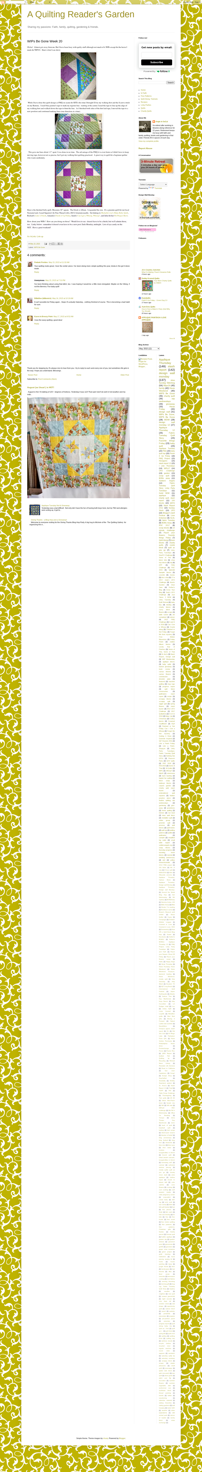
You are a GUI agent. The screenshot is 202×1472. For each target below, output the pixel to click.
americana (171, 773)
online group (164, 820)
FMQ (165, 451)
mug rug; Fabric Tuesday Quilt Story (167, 1286)
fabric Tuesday (168, 520)
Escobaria (162, 937)
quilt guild (162, 1333)
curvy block (164, 609)
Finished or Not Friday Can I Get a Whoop (167, 728)
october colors (164, 1304)
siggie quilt (163, 704)
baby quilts (167, 664)
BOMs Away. (167, 523)
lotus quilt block (168, 815)
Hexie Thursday (166, 964)
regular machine (165, 1348)
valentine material (165, 1400)
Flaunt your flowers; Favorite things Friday (167, 535)
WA (162, 1105)
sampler (162, 837)
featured (162, 681)
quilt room (171, 1333)
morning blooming (168, 1281)
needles (167, 1291)
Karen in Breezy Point (43, 317)
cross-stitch (167, 1197)
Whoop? (169, 771)
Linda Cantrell (165, 1011)
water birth (171, 1408)
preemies (167, 1321)
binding (168, 605)
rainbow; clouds (166, 1341)
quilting (164, 1336)
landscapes (165, 1269)
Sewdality (162, 1081)
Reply (36, 272)
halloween (162, 1256)
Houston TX (170, 984)
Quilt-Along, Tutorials (149, 99)
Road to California (168, 1068)
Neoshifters (163, 1026)
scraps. (161, 1363)
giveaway (170, 404)
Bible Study (165, 904)
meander (162, 1276)
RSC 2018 (167, 763)
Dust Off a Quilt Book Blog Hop (167, 932)
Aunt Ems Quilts (148, 307)
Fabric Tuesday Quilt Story (167, 435)
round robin (164, 1351)
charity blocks (165, 607)
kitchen (161, 813)
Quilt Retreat (163, 602)
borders (161, 1150)
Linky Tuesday (165, 600)
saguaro (162, 1353)
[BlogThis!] (53, 243)
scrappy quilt (164, 701)
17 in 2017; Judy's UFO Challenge (167, 580)
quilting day (170, 1338)
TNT (169, 1090)
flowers (161, 612)
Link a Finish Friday (167, 743)
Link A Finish (40, 215)
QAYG (172, 503)
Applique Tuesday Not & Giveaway (56, 506)
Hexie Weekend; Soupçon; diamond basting (167, 971)
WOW (167, 420)
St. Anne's (163, 1085)
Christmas (162, 719)
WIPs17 (167, 468)
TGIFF (161, 1090)
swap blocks (164, 848)
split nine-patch (164, 1373)
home (161, 1261)
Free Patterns (146, 96)
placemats (162, 1316)
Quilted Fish (164, 1056)
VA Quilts (169, 768)
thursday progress (165, 850)
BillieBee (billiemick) (42, 298)
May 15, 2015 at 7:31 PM (55, 280)
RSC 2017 (164, 525)
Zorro (173, 1123)
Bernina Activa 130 (168, 902)
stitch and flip (165, 1378)
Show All (172, 338)
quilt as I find (164, 1328)
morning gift (165, 1284)
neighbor (162, 1294)
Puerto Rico (171, 1051)
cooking (169, 1187)
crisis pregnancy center (167, 1194)
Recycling (162, 1061)
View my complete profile (149, 141)
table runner (163, 615)
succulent (162, 1380)
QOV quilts (171, 761)
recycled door (164, 1346)
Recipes (144, 102)
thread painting (165, 1393)
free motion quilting (168, 1222)
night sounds (167, 1299)
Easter (169, 934)
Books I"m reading (168, 907)
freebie (161, 1232)
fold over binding (164, 1214)
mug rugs (171, 684)
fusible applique (166, 1237)
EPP (160, 565)
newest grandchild (168, 1296)
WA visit (169, 1105)
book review (164, 669)
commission (163, 676)
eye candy (162, 1204)
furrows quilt (171, 1234)
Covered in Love (165, 924)
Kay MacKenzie (165, 999)
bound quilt (166, 1155)
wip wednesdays (167, 399)
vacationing (163, 1398)
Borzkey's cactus (167, 910)
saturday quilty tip (168, 1356)
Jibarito (172, 994)
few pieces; (166, 1209)
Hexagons (163, 461)
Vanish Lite (171, 1103)
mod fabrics (171, 1279)
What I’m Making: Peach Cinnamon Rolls (156, 272)
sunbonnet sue (165, 1388)
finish (161, 1212)
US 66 (172, 1098)
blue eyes (171, 1145)
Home (78, 375)
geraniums (168, 1244)
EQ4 (173, 724)
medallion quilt (167, 818)
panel (164, 1311)
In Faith (144, 93)
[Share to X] (56, 243)
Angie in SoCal (162, 122)
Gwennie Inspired (165, 738)
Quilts (143, 108)
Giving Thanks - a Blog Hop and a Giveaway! (49, 520)
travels (161, 1395)
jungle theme (163, 1266)
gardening (162, 805)
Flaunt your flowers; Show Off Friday (167, 954)
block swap (164, 781)
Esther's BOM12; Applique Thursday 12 (167, 942)
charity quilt (169, 396)
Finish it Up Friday (63, 215)
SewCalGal (163, 1078)
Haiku (161, 961)
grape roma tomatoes (167, 1249)
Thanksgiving (166, 1095)
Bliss (173, 904)
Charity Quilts (146, 111)
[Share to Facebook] (58, 243)
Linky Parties (146, 105)
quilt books (171, 828)
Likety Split (167, 1009)
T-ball (170, 1088)
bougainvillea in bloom (167, 1152)
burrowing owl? (167, 1162)
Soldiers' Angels (167, 481)
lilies (170, 1271)
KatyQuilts (146, 298)
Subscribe (156, 62)
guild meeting (164, 1254)
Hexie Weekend (167, 389)
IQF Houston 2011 (165, 741)
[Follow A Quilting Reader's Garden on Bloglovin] (147, 232)
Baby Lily (169, 716)
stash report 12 (165, 463)
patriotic (172, 1311)
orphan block (170, 1309)
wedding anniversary (167, 857)
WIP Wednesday (168, 659)
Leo (173, 1006)
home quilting (167, 810)
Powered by (149, 71)
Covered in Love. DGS (167, 927)
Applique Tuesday (167, 448)
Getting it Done (165, 736)
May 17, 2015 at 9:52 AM (63, 317)
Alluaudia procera (165, 875)
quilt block (169, 1331)
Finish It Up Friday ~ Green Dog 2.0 (154, 300)
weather (164, 1410)
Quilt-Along (163, 540)
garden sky (163, 1239)
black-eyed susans (168, 1132)
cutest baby (163, 1199)
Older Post (125, 375)
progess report (164, 1323)
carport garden (165, 786)
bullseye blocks (165, 783)
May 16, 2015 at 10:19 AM (62, 298)
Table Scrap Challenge (167, 1093)
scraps (169, 612)
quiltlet (170, 833)
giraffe (161, 1247)
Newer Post (32, 375)
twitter (170, 1395)
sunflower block (165, 1390)
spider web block (165, 1371)
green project (167, 1252)
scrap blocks (164, 528)
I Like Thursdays (167, 466)
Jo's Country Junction (151, 270)
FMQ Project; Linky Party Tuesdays (167, 947)
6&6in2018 (163, 872)
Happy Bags (170, 961)
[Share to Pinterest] (61, 243)
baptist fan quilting (165, 778)
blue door (162, 1145)
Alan (170, 872)
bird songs (171, 1130)
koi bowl (171, 813)
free (167, 1217)
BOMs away (164, 478)
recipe (169, 696)
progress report (169, 686)
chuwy (105, 1438)
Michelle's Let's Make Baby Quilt (114, 212)
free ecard (171, 1219)
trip (171, 562)
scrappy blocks (165, 699)
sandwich (171, 1353)
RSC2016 (162, 766)
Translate (158, 188)
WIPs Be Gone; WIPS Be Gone (167, 415)
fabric (171, 1204)
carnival (161, 1165)
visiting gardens (164, 1405)
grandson (169, 1247)
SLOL (172, 518)
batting (161, 1130)
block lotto (163, 560)
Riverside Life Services (167, 1066)
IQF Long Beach (167, 986)
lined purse (164, 1274)
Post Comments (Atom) (47, 379)
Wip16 (161, 773)
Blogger (122, 1438)
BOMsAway (171, 899)
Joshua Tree (167, 996)
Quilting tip (164, 1058)
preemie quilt (164, 823)
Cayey (170, 917)
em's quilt (168, 1202)
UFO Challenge (167, 471)
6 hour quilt (169, 870)
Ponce (161, 1051)
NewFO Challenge (165, 555)
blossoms (169, 1142)
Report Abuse (145, 148)
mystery (172, 1289)
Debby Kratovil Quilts (151, 278)
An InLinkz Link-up (35, 236)
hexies (172, 575)
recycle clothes (165, 1343)
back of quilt (167, 1125)
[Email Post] (45, 244)
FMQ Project (164, 458)
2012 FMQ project (165, 865)
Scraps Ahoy (167, 1076)
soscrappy (168, 1368)
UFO (173, 510)
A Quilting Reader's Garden (80, 14)
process (162, 825)
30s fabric (162, 867)
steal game (168, 1375)
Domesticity (165, 929)
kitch (173, 1266)
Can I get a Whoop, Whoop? (88, 215)
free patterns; (167, 1224)
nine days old (165, 1301)
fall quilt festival (164, 1207)
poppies (172, 1316)
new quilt (171, 1294)
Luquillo (161, 1014)
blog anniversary (165, 1137)
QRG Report (167, 1053)
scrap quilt (164, 476)
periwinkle (167, 1313)
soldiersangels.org (165, 845)
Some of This (165, 557)
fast (173, 1207)
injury (170, 1264)
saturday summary (168, 1358)
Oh (168, 1031)
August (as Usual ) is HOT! (40, 387)
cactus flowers (165, 674)
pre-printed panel (168, 1318)
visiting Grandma (165, 1403)
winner (172, 617)
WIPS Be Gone (39, 247)
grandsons (171, 808)
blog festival (163, 1140)
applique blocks (169, 662)
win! (164, 860)
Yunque (161, 1118)
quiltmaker (162, 835)
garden (167, 473)
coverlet (162, 575)
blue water (167, 1147)
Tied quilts (162, 1098)
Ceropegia (162, 919)
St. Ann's (164, 654)
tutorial (169, 855)
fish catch (169, 1212)
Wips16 (166, 385)
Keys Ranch (163, 1001)
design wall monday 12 (167, 423)
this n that (164, 577)
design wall (164, 412)
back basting (167, 776)
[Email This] (50, 243)
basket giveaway (165, 666)
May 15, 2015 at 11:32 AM (59, 262)
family (161, 388)
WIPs (161, 771)
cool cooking (163, 1190)
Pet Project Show (121, 215)
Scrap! (172, 1073)
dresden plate (165, 679)
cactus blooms (165, 671)
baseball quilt (164, 1128)
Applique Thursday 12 (167, 428)
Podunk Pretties (41, 262)
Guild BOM (164, 493)
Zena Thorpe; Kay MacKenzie (167, 1120)
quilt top (164, 830)
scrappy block (167, 1361)
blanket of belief (167, 1135)
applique (162, 496)
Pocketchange (164, 1048)
